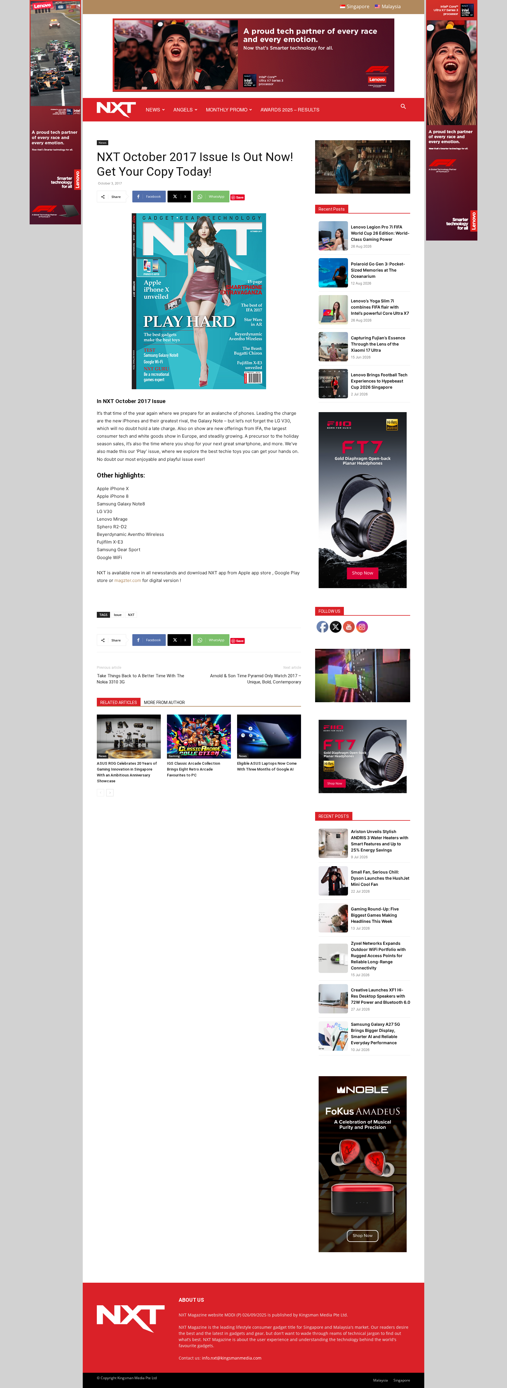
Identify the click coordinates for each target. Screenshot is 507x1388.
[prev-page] (100, 792)
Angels (183, 109)
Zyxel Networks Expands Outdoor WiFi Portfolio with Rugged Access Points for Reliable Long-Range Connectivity (378, 955)
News (153, 109)
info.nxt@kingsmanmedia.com (231, 1358)
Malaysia (380, 1380)
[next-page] (110, 792)
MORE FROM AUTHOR (164, 702)
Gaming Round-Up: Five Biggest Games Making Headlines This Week (375, 915)
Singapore (401, 1380)
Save (240, 197)
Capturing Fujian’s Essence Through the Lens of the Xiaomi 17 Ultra (378, 344)
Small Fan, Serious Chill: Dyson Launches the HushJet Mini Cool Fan (380, 878)
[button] (403, 107)
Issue (117, 614)
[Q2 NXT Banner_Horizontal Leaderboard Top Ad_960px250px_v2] (253, 90)
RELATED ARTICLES (118, 702)
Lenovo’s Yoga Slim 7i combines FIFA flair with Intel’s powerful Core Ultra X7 (380, 307)
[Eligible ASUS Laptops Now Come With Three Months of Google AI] (269, 737)
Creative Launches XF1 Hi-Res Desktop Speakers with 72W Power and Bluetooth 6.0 (380, 996)
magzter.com (127, 580)
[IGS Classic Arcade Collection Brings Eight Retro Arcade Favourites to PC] (199, 737)
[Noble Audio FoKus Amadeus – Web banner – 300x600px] (363, 1250)
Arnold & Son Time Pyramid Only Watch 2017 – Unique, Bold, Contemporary (255, 679)
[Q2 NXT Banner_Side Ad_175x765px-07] (55, 222)
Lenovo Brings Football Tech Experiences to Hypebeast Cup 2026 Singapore (379, 381)
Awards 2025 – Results (290, 109)
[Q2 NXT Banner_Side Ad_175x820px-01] (451, 238)
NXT (131, 614)
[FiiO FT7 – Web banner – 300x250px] (363, 791)
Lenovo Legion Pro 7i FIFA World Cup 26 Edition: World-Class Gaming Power (380, 233)
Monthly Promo (226, 109)
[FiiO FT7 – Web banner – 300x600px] (363, 586)
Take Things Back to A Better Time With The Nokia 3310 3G (140, 679)
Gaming (174, 756)
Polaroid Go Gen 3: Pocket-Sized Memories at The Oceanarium (378, 270)
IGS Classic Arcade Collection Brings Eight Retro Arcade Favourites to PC (193, 769)
